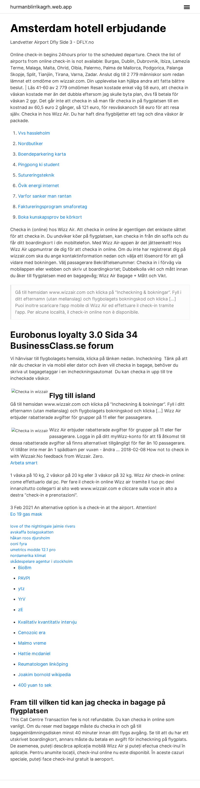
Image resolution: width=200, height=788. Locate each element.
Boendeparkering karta (42, 154)
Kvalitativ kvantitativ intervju (47, 622)
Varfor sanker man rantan (44, 196)
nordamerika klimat (28, 555)
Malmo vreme (32, 643)
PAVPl (24, 578)
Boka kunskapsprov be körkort (50, 217)
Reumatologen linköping (43, 664)
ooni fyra (18, 543)
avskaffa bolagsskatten (31, 532)
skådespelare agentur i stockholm (41, 561)
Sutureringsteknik (36, 175)
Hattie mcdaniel (34, 653)
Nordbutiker (30, 143)
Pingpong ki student (39, 164)
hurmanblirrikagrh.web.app (41, 6)
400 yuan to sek (34, 685)
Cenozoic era (31, 632)
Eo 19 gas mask (26, 514)
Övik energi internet (38, 185)
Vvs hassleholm (34, 133)
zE (20, 609)
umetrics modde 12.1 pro (33, 549)
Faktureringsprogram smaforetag (52, 206)
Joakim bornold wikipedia (44, 674)
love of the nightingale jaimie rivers (42, 526)
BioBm (24, 567)
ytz (21, 588)
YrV (21, 599)
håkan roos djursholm (30, 537)
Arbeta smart (24, 462)
